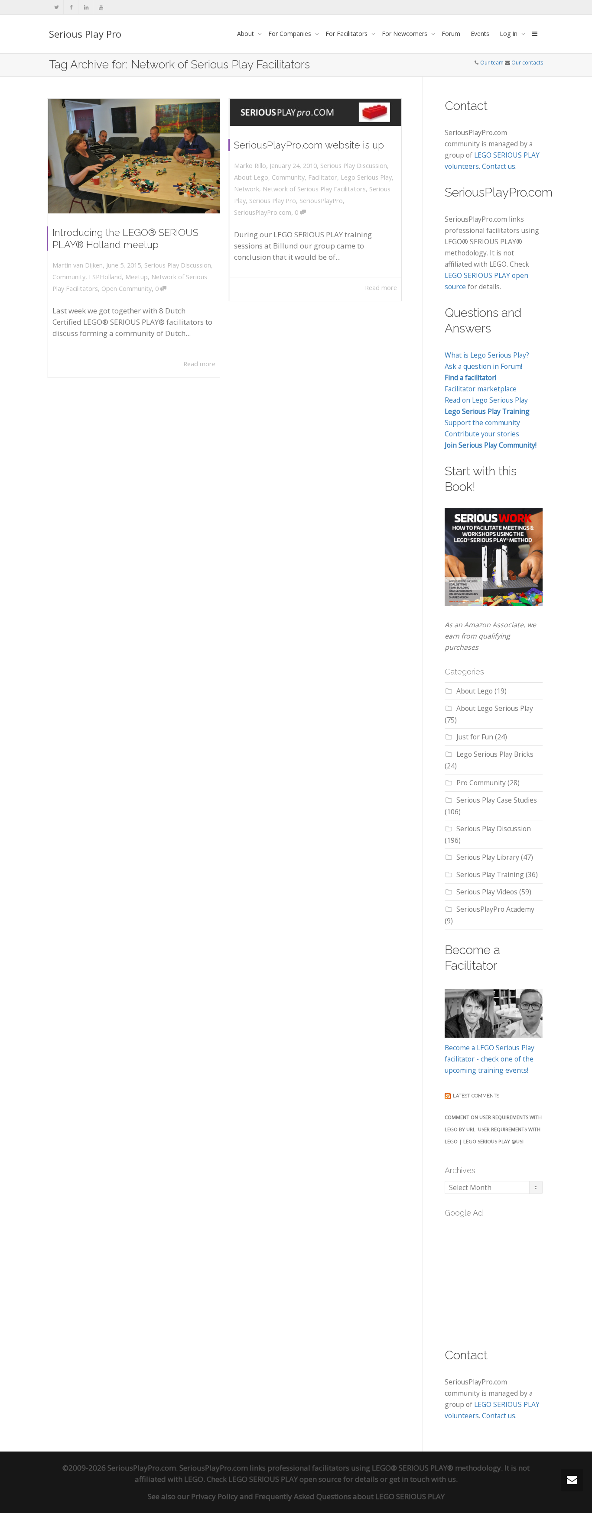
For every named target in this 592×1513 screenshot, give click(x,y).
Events (480, 33)
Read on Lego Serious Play (486, 400)
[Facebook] (71, 7)
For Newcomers (405, 33)
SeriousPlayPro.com (262, 212)
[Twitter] (56, 7)
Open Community (126, 288)
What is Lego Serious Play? (487, 355)
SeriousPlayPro (321, 201)
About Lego (251, 177)
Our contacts (527, 62)
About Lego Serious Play (494, 708)
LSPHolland (105, 277)
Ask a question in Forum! (483, 366)
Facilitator (322, 177)
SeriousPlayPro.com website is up (309, 145)
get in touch (409, 1479)
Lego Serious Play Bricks (494, 754)
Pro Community (481, 782)
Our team (492, 62)
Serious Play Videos (486, 892)
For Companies (290, 33)
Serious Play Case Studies (496, 800)
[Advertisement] (510, 1277)
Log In (509, 33)
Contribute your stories (482, 434)
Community (68, 277)
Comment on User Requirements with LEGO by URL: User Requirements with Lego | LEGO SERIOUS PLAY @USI (493, 1129)
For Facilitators (347, 33)
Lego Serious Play (366, 177)
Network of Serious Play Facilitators (314, 189)
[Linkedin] (86, 7)
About (246, 33)
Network (246, 189)
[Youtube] (101, 7)
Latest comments (476, 1096)
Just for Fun (474, 737)
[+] (134, 156)
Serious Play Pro (85, 33)
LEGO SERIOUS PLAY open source (285, 1479)
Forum (451, 33)
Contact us (498, 166)
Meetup (136, 277)
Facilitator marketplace (481, 389)
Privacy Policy (214, 1496)
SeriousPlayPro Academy (495, 909)
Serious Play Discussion (177, 265)
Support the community (482, 422)
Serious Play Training (490, 874)
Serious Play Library (487, 857)
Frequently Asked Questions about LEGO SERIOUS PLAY (350, 1496)
